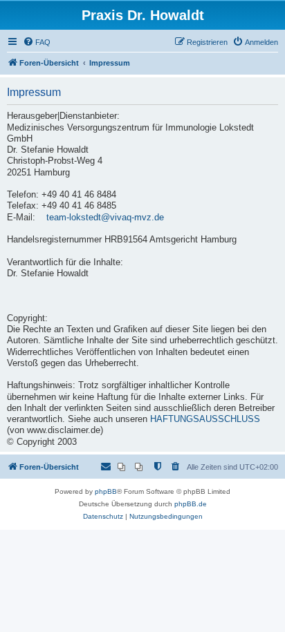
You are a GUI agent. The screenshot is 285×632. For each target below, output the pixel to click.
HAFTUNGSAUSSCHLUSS (205, 419)
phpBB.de (190, 504)
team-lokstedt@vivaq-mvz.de (105, 217)
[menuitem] (36, 42)
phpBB (106, 491)
